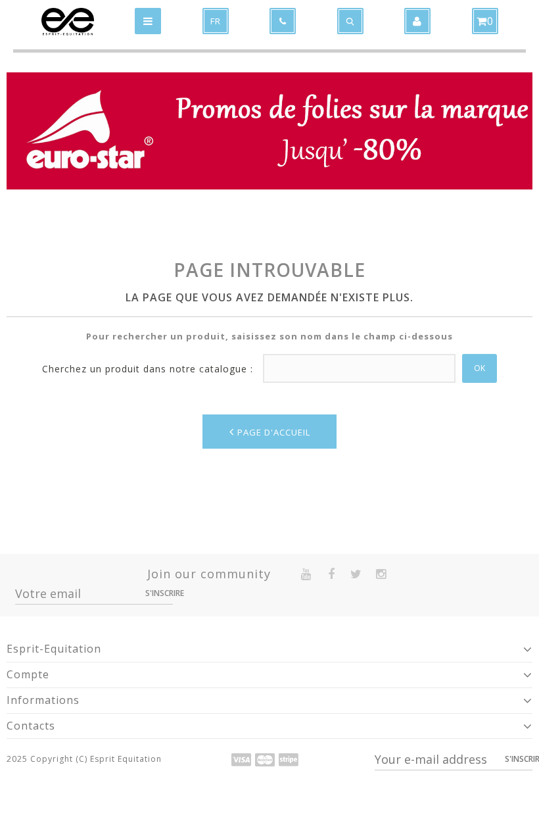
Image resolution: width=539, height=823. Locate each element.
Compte (28, 674)
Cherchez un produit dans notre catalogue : (147, 368)
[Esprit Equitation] (67, 22)
